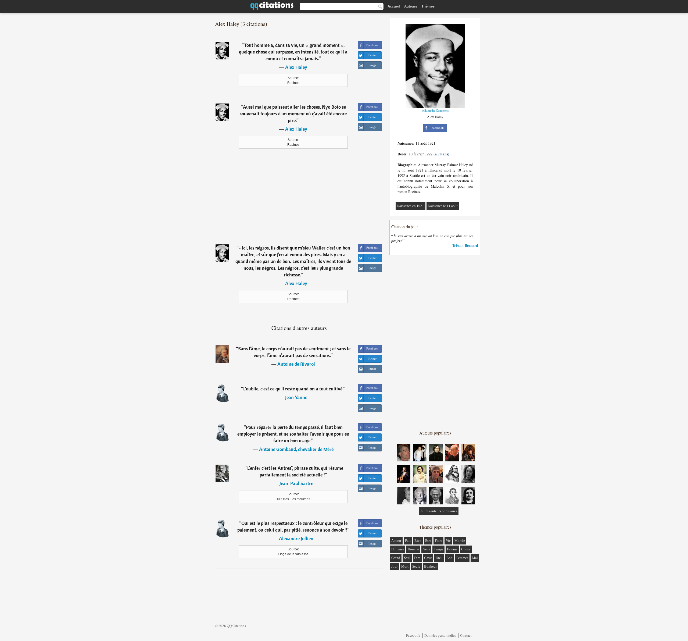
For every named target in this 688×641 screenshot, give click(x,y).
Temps (438, 549)
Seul (407, 558)
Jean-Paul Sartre (296, 483)
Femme (452, 549)
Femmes (462, 558)
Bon (449, 558)
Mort (404, 566)
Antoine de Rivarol (296, 364)
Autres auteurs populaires (438, 511)
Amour (396, 541)
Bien (417, 541)
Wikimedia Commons (435, 110)
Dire (417, 558)
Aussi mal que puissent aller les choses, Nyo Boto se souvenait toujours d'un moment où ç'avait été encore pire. (293, 113)
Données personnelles (440, 635)
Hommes (397, 549)
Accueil (394, 6)
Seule (416, 566)
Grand (395, 558)
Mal (475, 558)
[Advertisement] (299, 199)
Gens (426, 549)
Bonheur (430, 566)
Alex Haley (296, 67)
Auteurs (410, 6)
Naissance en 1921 (410, 206)
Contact (466, 635)
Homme (413, 549)
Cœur (428, 558)
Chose (465, 549)
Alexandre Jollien (296, 538)
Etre (428, 541)
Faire (438, 541)
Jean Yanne (296, 397)
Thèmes (428, 6)
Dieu (439, 558)
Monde (459, 541)
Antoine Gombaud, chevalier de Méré (296, 449)
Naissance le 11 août (443, 206)
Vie (448, 541)
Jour (394, 566)
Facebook (413, 635)
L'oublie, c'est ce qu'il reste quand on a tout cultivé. (293, 389)
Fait (408, 541)
